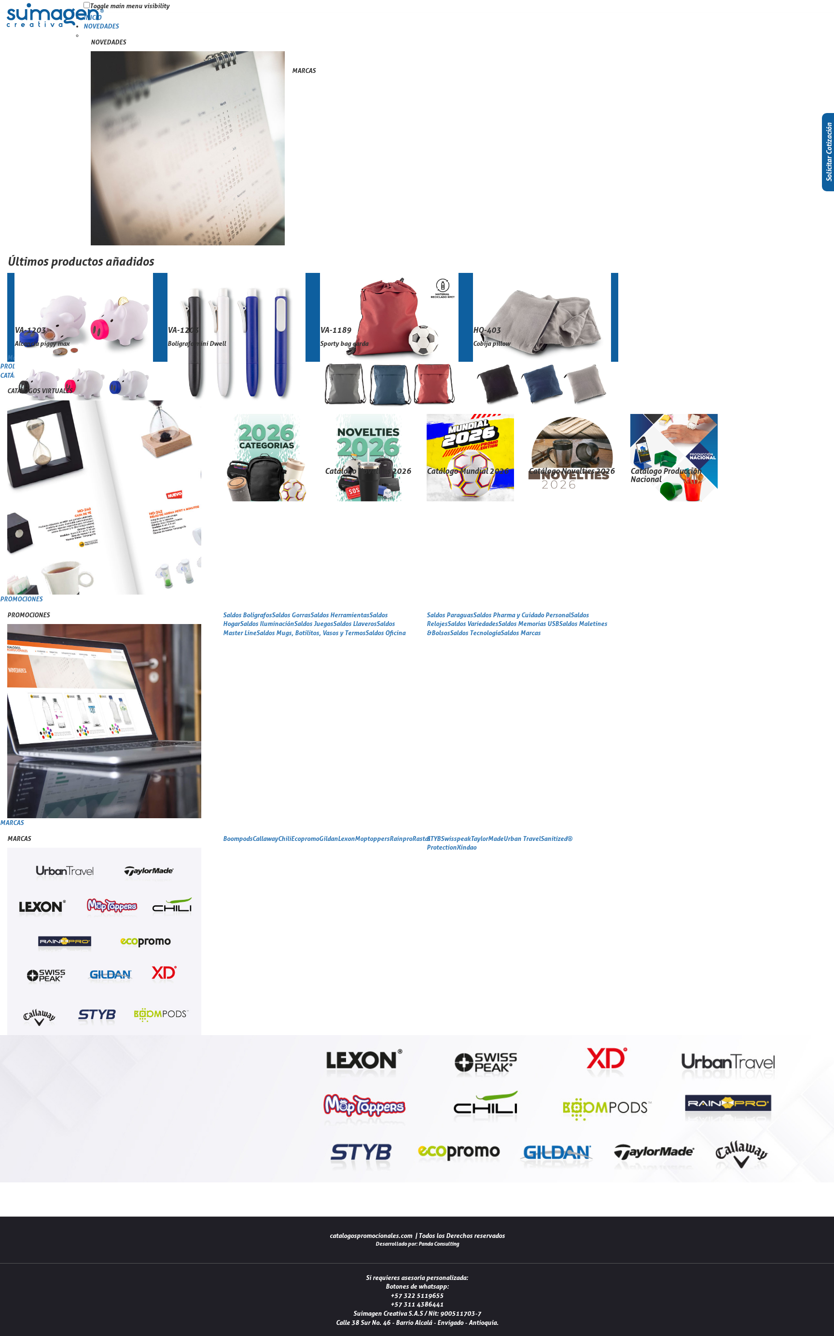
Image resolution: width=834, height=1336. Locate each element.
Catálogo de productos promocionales (55, 26)
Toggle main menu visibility (129, 6)
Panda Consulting (438, 1243)
